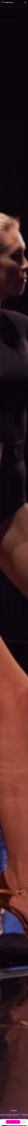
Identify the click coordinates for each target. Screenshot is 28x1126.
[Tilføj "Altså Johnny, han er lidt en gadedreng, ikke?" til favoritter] (23, 1121)
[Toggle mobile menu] (25, 2)
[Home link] (7, 3)
